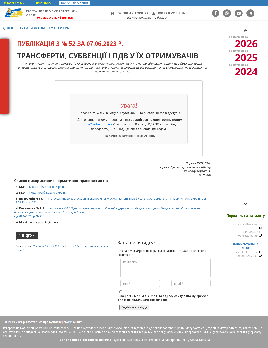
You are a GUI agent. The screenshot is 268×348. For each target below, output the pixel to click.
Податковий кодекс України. (48, 192)
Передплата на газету (246, 215)
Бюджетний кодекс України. (47, 187)
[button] (245, 30)
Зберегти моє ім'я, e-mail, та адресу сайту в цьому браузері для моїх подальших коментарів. (163, 298)
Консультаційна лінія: (245, 246)
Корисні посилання (74, 3)
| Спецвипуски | (43, 3)
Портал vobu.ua (171, 13)
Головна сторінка (132, 13)
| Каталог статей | (14, 3)
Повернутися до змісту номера (37, 28)
